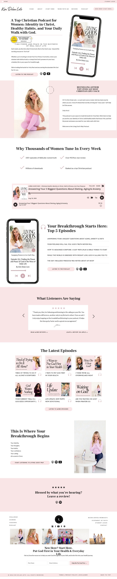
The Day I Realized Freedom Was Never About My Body (70, 261)
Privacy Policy (71, 575)
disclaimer (83, 575)
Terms (61, 575)
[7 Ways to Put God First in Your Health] (70, 374)
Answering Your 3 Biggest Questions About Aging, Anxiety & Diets (75, 239)
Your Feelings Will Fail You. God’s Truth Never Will (69, 244)
